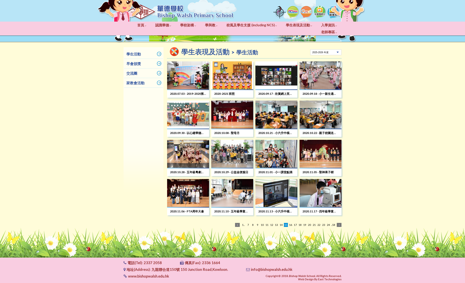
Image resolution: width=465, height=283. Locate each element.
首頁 (140, 25)
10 (262, 224)
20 (309, 224)
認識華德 (162, 25)
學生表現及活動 (298, 25)
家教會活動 (135, 83)
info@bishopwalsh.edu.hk (271, 269)
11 (267, 224)
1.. (243, 224)
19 (304, 224)
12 (271, 224)
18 (300, 224)
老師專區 (328, 32)
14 (281, 224)
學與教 (210, 25)
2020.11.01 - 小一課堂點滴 (275, 172)
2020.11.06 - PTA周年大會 (187, 211)
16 (290, 224)
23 (323, 224)
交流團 (131, 73)
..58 (333, 224)
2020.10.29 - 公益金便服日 (231, 172)
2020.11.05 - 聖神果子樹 (318, 172)
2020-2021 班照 (224, 93)
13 (276, 224)
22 (319, 224)
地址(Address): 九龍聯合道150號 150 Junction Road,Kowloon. (177, 269)
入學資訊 (328, 25)
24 (328, 224)
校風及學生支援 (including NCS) (251, 25)
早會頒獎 (133, 63)
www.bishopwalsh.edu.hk (148, 276)
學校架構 (187, 25)
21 (314, 224)
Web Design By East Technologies (319, 279)
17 (295, 224)
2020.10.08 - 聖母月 (227, 133)
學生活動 (133, 54)
